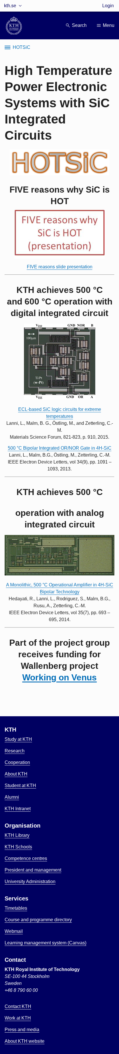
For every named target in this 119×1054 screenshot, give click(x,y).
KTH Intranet (18, 808)
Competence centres (26, 858)
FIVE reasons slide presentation (59, 266)
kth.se (10, 5)
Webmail (14, 931)
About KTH (16, 773)
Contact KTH (18, 1006)
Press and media (22, 1029)
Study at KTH (18, 739)
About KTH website (24, 1041)
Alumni (12, 797)
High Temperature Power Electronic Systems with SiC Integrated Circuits (58, 102)
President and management (33, 869)
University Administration (30, 881)
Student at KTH (20, 785)
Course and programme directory (38, 919)
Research (15, 750)
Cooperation (17, 762)
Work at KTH (18, 1018)
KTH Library (17, 835)
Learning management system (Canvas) (45, 942)
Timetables (16, 908)
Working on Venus (59, 677)
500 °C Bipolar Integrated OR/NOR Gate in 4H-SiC (59, 448)
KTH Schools (18, 846)
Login (108, 5)
